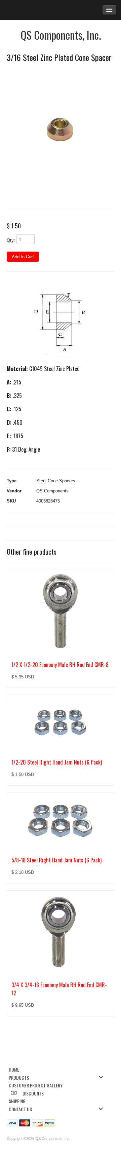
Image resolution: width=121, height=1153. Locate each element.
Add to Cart (23, 256)
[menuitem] (58, 1069)
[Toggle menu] (102, 1077)
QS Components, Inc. (61, 35)
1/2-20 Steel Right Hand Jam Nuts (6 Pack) (56, 762)
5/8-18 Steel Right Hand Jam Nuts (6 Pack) (56, 860)
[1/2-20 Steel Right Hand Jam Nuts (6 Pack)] (60, 723)
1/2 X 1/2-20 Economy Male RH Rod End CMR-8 (60, 665)
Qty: (11, 240)
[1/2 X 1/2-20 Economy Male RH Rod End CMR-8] (60, 611)
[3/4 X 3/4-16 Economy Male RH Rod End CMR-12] (60, 932)
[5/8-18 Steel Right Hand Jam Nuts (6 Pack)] (60, 821)
